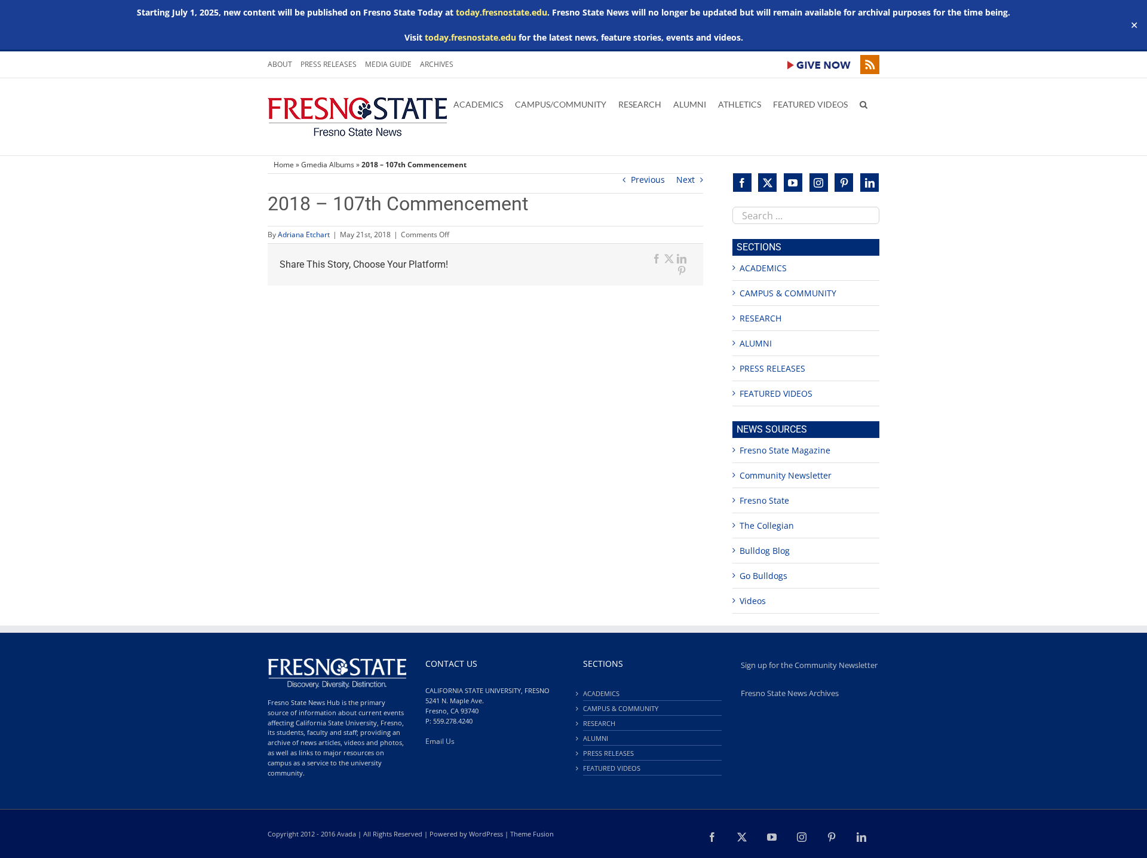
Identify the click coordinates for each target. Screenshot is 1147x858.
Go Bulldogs (763, 575)
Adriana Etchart (304, 234)
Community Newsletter (786, 475)
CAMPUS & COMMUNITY (788, 293)
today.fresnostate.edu (501, 12)
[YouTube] (793, 182)
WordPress (486, 833)
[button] (863, 103)
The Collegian (767, 525)
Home (284, 165)
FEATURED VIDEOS (776, 393)
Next (685, 179)
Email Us (440, 741)
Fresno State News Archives (790, 693)
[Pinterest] (844, 182)
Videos (753, 600)
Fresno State (764, 500)
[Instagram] (818, 182)
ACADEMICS (763, 268)
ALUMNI (756, 343)
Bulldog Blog (765, 550)
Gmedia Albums (327, 165)
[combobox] (805, 215)
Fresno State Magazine (785, 450)
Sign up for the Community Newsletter (809, 665)
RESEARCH (760, 318)
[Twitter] (767, 182)
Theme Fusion (532, 833)
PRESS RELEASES (772, 368)
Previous (648, 179)
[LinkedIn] (869, 182)
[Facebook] (742, 182)
